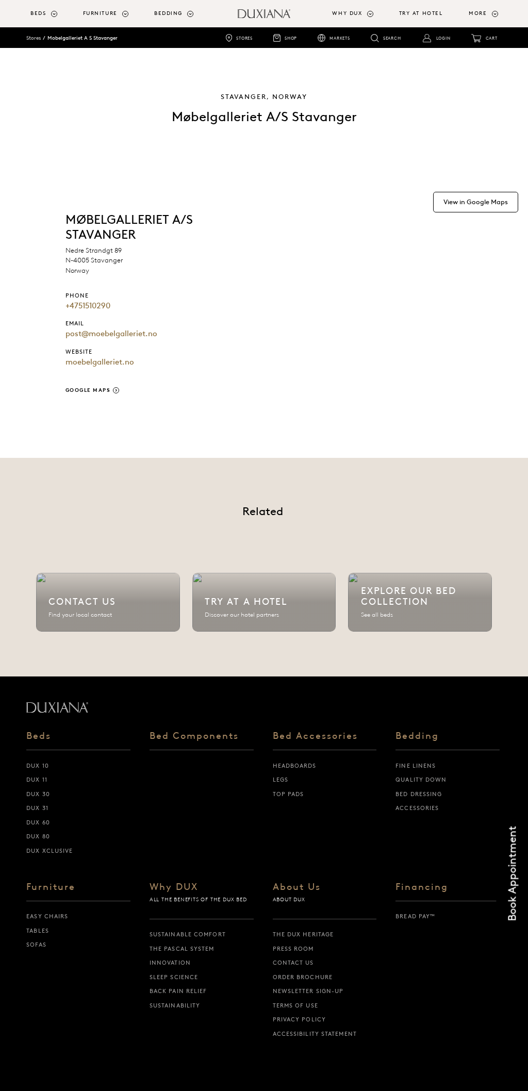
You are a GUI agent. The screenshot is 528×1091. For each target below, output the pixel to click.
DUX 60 (38, 822)
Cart (492, 38)
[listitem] (108, 602)
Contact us (293, 962)
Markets (339, 38)
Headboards (295, 765)
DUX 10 (37, 765)
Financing (421, 887)
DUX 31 (37, 808)
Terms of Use (295, 1005)
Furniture (50, 887)
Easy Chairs (47, 916)
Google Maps (88, 390)
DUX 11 (36, 779)
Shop (291, 38)
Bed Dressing (418, 794)
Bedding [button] (168, 13)
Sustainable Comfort (188, 934)
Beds (38, 736)
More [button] (478, 13)
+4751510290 (87, 305)
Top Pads (288, 794)
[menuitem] (52, 13)
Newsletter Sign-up (308, 991)
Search (392, 38)
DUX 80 (38, 836)
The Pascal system (182, 948)
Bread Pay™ (415, 916)
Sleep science (174, 977)
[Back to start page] (57, 707)
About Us (297, 887)
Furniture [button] (100, 13)
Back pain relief (178, 991)
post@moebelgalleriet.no (111, 333)
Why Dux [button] (347, 13)
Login (443, 38)
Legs (280, 779)
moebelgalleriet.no (99, 362)
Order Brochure (303, 977)
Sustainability (175, 1005)
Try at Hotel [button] (421, 13)
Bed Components (194, 736)
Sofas (36, 944)
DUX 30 (38, 794)
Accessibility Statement (315, 1033)
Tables (37, 930)
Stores (244, 38)
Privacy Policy (299, 1019)
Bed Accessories (315, 736)
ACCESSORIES (417, 808)
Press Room (293, 948)
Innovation (170, 962)
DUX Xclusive (49, 850)
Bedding (417, 736)
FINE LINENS (415, 765)
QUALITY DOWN (421, 779)
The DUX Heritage (303, 934)
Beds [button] (38, 13)
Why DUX (174, 887)
